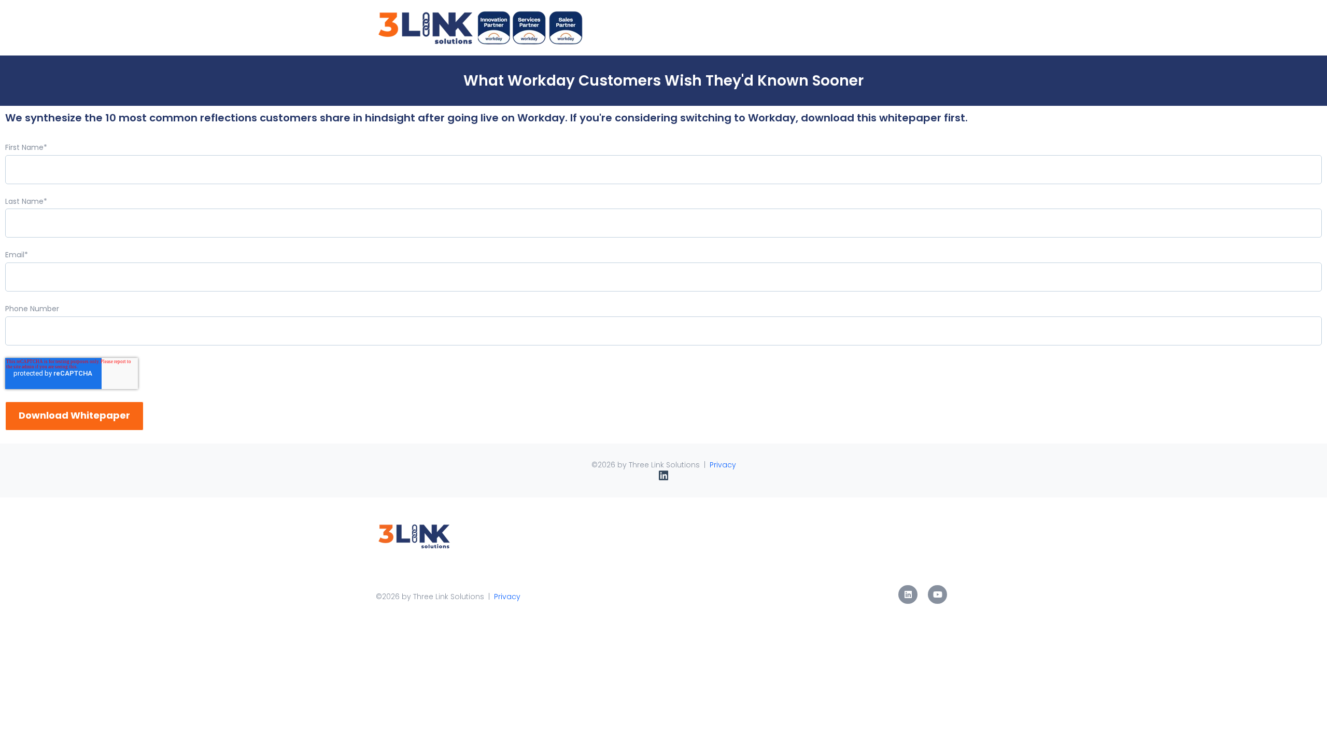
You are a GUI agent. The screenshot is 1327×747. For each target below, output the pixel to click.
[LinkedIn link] (907, 594)
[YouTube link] (937, 594)
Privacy (723, 465)
